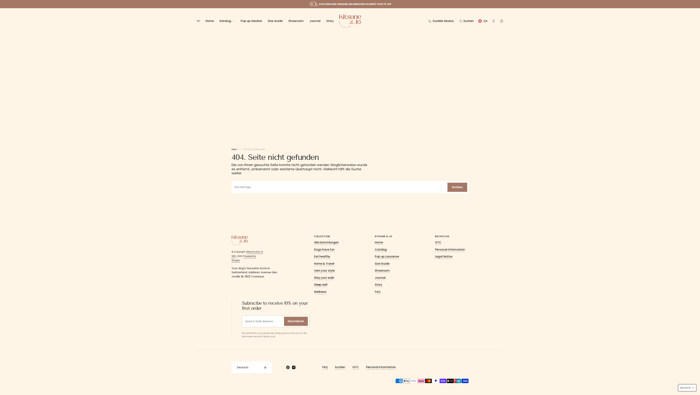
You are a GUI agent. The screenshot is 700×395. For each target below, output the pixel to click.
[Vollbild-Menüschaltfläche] (199, 21)
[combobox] (350, 187)
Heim (234, 149)
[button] (466, 21)
